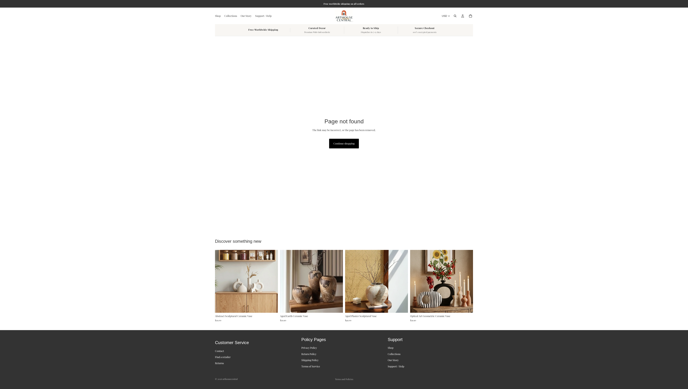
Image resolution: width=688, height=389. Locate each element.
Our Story (393, 360)
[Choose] (272, 307)
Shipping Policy (310, 360)
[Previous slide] (220, 281)
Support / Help (396, 366)
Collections (394, 354)
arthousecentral (230, 379)
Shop (390, 347)
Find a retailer (223, 357)
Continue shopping (344, 143)
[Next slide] (272, 281)
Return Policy (308, 354)
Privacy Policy (309, 347)
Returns (219, 363)
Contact (219, 351)
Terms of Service (310, 366)
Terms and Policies (344, 379)
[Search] (455, 16)
